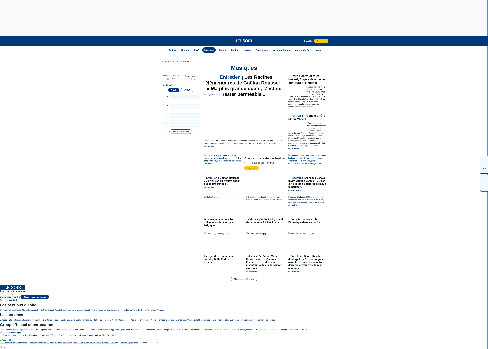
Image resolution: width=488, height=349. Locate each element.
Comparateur (181, 320)
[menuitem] (484, 164)
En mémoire (95, 330)
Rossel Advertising (14, 330)
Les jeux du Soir (93, 320)
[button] (163, 41)
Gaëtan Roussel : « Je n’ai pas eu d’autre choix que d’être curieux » (222, 180)
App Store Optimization (120, 330)
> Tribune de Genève (210, 330)
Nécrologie (155, 320)
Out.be (78, 320)
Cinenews (71, 320)
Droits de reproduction (129, 343)
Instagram (293, 330)
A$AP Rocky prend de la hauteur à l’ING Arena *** (264, 221)
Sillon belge (106, 330)
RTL (37, 330)
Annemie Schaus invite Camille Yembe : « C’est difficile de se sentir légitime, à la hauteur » (307, 182)
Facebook (273, 330)
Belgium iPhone (130, 310)
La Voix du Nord (67, 330)
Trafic (9, 320)
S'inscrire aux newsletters (35, 297)
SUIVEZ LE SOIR (259, 330)
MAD (52, 310)
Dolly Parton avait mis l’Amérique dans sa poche (304, 221)
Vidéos (100, 310)
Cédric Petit (210, 146)
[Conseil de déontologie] (10, 332)
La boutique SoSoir (108, 320)
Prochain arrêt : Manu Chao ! (306, 117)
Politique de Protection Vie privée (87, 343)
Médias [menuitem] (235, 50)
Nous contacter (60, 320)
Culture (46, 310)
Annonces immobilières (140, 320)
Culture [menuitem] (172, 50)
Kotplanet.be (45, 330)
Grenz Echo (55, 330)
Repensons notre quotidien (78, 310)
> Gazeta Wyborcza (243, 330)
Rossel (3, 330)
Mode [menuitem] (318, 50)
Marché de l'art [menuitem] (303, 50)
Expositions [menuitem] (261, 50)
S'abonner (321, 41)
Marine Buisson (296, 190)
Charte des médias (110, 343)
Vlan (76, 330)
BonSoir (50, 320)
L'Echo (25, 330)
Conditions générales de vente (41, 343)
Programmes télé (39, 320)
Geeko (121, 310)
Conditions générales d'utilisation (13, 343)
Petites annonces (123, 320)
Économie (32, 310)
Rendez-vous (84, 330)
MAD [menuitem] (197, 50)
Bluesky (283, 330)
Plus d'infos (111, 335)
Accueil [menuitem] (165, 61)
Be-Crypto (142, 310)
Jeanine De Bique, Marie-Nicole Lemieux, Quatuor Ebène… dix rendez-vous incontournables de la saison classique (263, 262)
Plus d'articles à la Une (244, 279)
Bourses (3, 320)
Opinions (3, 310)
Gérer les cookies (267, 320)
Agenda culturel (24, 320)
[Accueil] (163, 50)
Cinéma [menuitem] (185, 50)
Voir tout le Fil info (181, 132)
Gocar (163, 320)
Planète (58, 310)
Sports (40, 310)
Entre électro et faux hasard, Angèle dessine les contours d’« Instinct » (307, 79)
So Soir (107, 310)
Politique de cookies (63, 343)
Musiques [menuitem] (187, 61)
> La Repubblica (195, 330)
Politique (11, 310)
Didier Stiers (295, 148)
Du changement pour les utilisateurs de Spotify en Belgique (219, 222)
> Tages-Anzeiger (227, 330)
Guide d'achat (193, 320)
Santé (63, 310)
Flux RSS (304, 330)
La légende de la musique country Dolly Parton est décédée (219, 259)
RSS (84, 320)
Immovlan (135, 330)
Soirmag (113, 310)
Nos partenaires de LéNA (150, 330)
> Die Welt (183, 330)
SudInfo (32, 330)
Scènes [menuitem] (222, 50)
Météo (15, 320)
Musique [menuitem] (209, 50)
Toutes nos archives (251, 320)
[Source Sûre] (6, 340)
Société (18, 310)
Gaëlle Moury (253, 271)
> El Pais (174, 330)
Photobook (221, 320)
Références (151, 310)
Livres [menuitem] (247, 50)
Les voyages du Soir (207, 320)
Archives (160, 310)
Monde (25, 310)
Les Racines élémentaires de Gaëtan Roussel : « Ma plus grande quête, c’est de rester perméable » (244, 85)
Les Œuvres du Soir (234, 320)
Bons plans (170, 320)
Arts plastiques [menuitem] (281, 50)
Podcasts (93, 310)
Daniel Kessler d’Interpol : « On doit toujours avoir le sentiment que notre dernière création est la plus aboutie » (306, 262)
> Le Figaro (165, 330)
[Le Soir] (244, 41)
